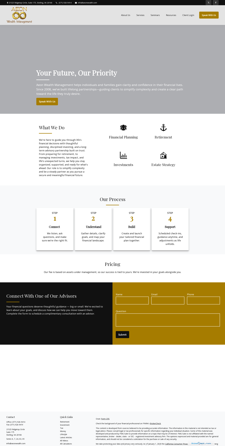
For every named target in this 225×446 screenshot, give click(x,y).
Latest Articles (66, 437)
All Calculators (66, 443)
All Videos (64, 440)
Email (154, 294)
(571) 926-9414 (65, 2)
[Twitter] (208, 2)
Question (121, 311)
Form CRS (105, 419)
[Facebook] (216, 2)
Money (63, 431)
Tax (61, 428)
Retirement (64, 422)
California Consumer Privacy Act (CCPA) (181, 444)
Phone (190, 294)
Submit (122, 334)
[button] (125, 15)
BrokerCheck (155, 423)
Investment (65, 425)
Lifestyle (63, 434)
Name (119, 294)
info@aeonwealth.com (87, 2)
